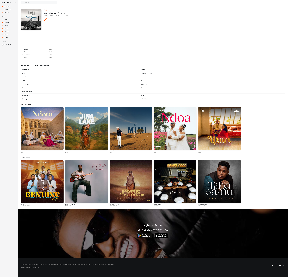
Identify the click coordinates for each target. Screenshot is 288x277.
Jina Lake (67, 151)
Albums (46, 15)
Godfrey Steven (25, 205)
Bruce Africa (68, 205)
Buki (46, 10)
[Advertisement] (89, 32)
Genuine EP (24, 204)
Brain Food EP (157, 204)
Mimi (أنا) (112, 151)
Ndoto (22, 151)
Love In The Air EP (70, 204)
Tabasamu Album (202, 204)
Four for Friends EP (115, 204)
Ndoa (155, 151)
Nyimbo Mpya (6, 2)
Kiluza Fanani (113, 205)
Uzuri (199, 151)
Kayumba (156, 205)
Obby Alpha (201, 205)
